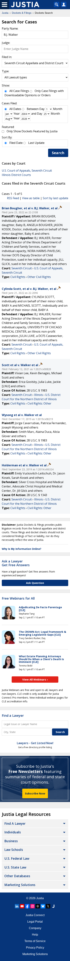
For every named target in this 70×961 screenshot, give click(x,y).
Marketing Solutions (19, 885)
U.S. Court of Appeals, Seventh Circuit (27, 171)
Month (57, 109)
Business (11, 841)
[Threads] (38, 906)
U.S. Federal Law (16, 858)
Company (35, 928)
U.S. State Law (15, 867)
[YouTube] (22, 906)
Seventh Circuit (21, 268)
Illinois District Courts (16, 175)
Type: (5, 71)
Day (42, 109)
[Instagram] (32, 906)
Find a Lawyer (13, 715)
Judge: (6, 43)
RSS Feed (13, 198)
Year (17, 114)
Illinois (38, 395)
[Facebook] (27, 906)
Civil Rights (17, 277)
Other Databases (17, 876)
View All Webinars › (35, 679)
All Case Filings (19, 91)
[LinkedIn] (17, 906)
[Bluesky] (43, 906)
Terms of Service (35, 941)
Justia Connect (35, 915)
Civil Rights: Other (39, 403)
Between (33, 109)
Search (58, 152)
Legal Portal (35, 921)
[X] (48, 906)
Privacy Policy (35, 947)
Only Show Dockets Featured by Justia (32, 131)
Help (35, 934)
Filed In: (7, 57)
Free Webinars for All (18, 598)
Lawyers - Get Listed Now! (35, 743)
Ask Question (35, 583)
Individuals (12, 832)
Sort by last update (55, 198)
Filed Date (16, 143)
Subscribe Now (35, 793)
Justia (40, 898)
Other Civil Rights (39, 277)
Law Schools (13, 849)
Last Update (36, 143)
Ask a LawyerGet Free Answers (16, 563)
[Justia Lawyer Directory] (53, 906)
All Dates (15, 109)
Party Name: (10, 28)
